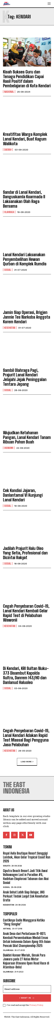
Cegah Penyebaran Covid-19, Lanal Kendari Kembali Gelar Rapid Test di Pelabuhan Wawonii (26, 612)
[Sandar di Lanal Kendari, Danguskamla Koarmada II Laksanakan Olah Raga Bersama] (27, 172)
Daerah (8, 149)
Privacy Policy (36, 1005)
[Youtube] (30, 835)
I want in (25, 998)
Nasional (9, 91)
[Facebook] (6, 835)
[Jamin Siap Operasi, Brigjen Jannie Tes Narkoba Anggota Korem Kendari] (27, 292)
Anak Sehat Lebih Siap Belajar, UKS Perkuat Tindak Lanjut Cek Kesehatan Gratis (25, 896)
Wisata (6, 866)
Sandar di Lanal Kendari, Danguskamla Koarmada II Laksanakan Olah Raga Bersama (24, 199)
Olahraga (9, 212)
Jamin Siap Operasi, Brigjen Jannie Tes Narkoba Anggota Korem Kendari (26, 317)
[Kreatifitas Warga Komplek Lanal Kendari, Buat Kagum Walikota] (27, 114)
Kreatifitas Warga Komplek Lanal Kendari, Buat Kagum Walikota (25, 139)
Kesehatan (9, 327)
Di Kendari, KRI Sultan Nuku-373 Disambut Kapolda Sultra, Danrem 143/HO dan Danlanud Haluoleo (26, 675)
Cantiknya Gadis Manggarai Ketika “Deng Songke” (24, 922)
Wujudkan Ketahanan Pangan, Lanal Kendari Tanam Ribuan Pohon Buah (27, 437)
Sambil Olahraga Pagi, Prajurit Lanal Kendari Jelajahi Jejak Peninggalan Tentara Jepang (24, 377)
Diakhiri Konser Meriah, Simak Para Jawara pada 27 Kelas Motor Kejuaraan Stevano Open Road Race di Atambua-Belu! (26, 961)
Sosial (7, 269)
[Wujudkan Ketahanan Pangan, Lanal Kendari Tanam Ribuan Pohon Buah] (27, 412)
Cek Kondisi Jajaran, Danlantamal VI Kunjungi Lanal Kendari (23, 495)
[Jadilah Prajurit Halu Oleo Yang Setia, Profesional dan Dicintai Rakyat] (27, 528)
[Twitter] (22, 835)
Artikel (7, 929)
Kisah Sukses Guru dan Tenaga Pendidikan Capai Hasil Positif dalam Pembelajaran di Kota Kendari (27, 78)
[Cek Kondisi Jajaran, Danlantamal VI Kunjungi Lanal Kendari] (27, 470)
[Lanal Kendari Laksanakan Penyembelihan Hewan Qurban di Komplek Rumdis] (27, 234)
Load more (26, 761)
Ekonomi (8, 447)
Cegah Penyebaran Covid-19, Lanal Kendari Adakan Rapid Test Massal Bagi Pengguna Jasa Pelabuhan (26, 737)
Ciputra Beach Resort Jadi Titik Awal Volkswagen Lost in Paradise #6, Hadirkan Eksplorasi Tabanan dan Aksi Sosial (25, 877)
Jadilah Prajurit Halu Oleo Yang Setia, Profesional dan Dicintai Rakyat (25, 553)
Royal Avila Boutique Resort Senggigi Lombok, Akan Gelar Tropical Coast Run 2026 (26, 857)
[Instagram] (14, 835)
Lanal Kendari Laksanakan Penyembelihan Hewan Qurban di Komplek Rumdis (24, 259)
